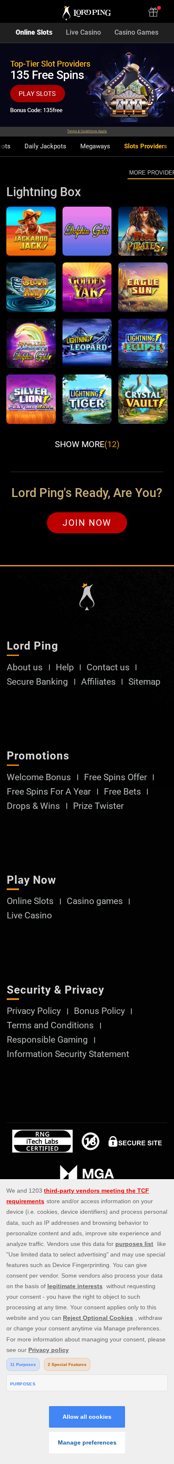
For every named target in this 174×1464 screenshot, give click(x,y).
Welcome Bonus (39, 777)
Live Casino (83, 32)
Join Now (87, 523)
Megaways (95, 146)
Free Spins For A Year (49, 792)
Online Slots (34, 32)
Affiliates (98, 682)
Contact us (108, 667)
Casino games (95, 901)
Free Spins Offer (115, 777)
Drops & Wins (33, 806)
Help (65, 667)
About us (25, 667)
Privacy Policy (34, 1011)
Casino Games (136, 32)
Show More (87, 444)
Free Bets (122, 792)
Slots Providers (145, 146)
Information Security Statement (68, 1054)
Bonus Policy (99, 1011)
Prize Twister (98, 806)
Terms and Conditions (50, 1025)
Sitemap (144, 682)
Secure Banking (37, 682)
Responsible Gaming (47, 1040)
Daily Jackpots (45, 146)
